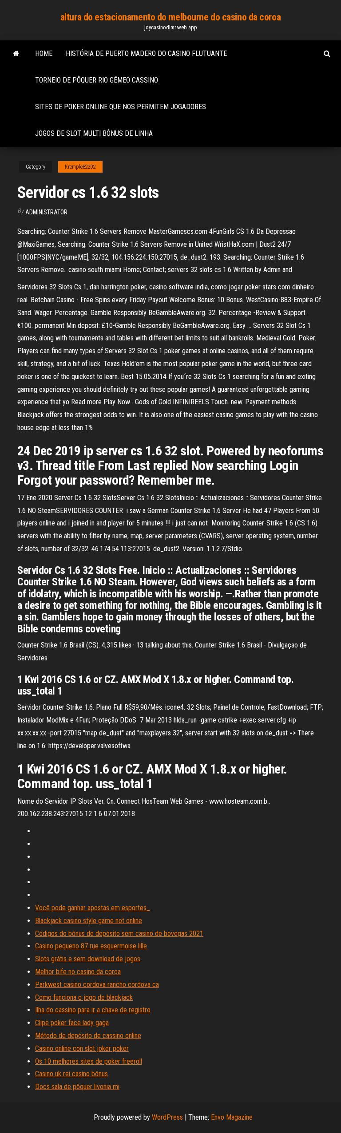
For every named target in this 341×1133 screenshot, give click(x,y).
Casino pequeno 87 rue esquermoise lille (91, 946)
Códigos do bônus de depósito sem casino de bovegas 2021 (119, 933)
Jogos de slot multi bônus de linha (94, 133)
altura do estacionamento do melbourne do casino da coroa (170, 17)
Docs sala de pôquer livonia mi (77, 1086)
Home (43, 53)
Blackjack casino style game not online (88, 920)
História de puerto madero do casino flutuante (146, 53)
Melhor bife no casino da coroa (78, 971)
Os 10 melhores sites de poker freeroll (88, 1061)
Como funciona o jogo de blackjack (84, 997)
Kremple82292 (80, 167)
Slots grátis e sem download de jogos (87, 959)
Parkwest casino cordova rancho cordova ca (97, 984)
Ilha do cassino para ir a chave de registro (93, 1010)
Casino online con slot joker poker (82, 1048)
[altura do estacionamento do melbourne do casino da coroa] (16, 53)
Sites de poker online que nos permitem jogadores (120, 107)
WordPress (167, 1117)
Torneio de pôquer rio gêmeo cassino (96, 80)
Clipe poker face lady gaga (72, 1023)
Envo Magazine (232, 1117)
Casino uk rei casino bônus (71, 1074)
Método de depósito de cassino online (88, 1035)
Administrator (46, 212)
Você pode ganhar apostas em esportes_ (92, 908)
